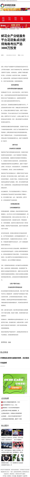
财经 (15, 17)
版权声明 (25, 476)
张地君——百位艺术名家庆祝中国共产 (12, 416)
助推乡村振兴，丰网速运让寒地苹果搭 (12, 413)
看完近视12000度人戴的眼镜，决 (11, 410)
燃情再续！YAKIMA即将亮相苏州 (11, 407)
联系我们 (9, 476)
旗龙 (9, 342)
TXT (22, 476)
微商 (3, 20)
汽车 (9, 18)
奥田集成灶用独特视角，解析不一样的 (12, 419)
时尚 (16, 18)
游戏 (9, 19)
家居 (22, 18)
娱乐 (22, 17)
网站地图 (19, 476)
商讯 (16, 19)
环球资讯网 (12, 29)
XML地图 (14, 476)
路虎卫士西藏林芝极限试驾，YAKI (11, 402)
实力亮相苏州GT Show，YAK (10, 405)
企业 (3, 19)
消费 (22, 19)
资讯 (9, 17)
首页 (3, 17)
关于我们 (5, 476)
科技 (3, 18)
